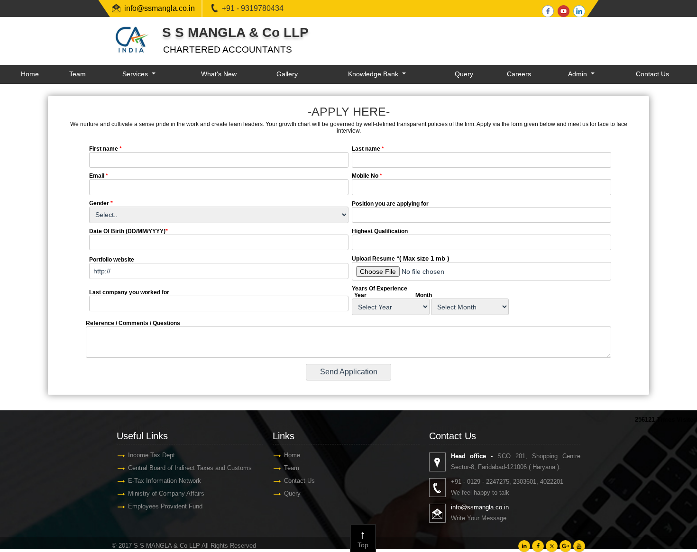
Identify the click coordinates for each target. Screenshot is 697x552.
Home (30, 74)
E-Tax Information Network (164, 480)
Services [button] (136, 74)
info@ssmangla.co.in (159, 8)
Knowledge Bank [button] (374, 74)
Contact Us (652, 74)
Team (77, 74)
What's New (219, 74)
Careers (519, 74)
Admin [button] (578, 74)
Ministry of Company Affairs (166, 493)
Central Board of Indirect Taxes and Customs (190, 467)
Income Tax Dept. (152, 455)
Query (464, 74)
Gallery (287, 74)
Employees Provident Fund (165, 506)
